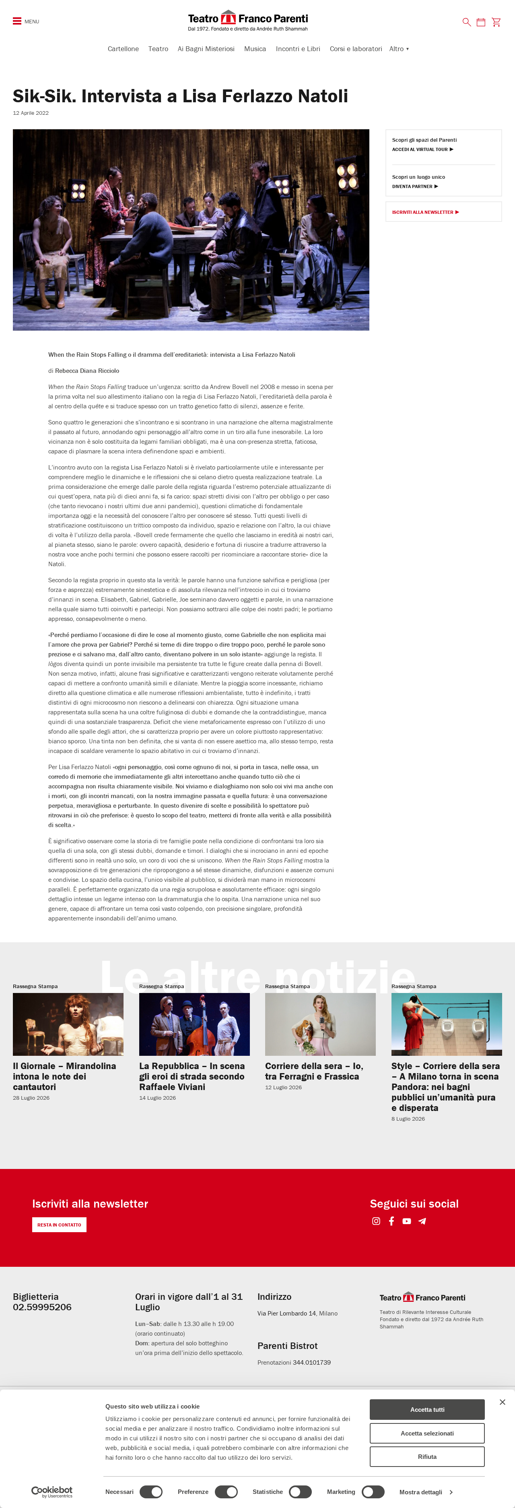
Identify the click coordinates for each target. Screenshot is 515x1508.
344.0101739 (312, 1362)
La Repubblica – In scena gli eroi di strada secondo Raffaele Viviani (192, 1076)
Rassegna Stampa (35, 986)
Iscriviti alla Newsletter (422, 212)
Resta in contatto (59, 1225)
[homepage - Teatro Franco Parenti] (257, 20)
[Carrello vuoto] (496, 22)
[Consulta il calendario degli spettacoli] (481, 22)
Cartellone (123, 48)
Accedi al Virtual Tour (420, 149)
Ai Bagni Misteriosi (206, 48)
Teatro (158, 48)
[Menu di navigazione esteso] (17, 21)
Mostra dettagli (421, 1492)
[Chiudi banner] (502, 1402)
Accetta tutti (427, 1409)
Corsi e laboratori (356, 48)
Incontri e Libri (298, 48)
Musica (255, 48)
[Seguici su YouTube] (407, 1221)
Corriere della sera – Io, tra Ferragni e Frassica (314, 1071)
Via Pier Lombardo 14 (287, 1313)
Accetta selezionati (427, 1433)
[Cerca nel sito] (467, 22)
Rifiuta (427, 1456)
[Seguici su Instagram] (376, 1221)
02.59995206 (42, 1307)
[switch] (226, 1491)
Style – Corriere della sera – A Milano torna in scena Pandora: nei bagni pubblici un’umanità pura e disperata (445, 1086)
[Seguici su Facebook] (391, 1221)
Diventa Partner (412, 186)
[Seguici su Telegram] (422, 1221)
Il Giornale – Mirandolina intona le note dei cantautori (64, 1076)
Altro (396, 48)
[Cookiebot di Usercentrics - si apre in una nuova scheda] (52, 1492)
